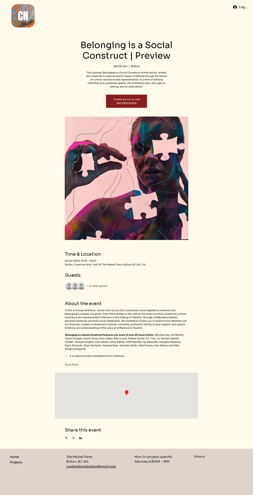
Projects (16, 462)
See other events (126, 102)
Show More (71, 364)
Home (14, 457)
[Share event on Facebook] (66, 438)
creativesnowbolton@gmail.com (91, 466)
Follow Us (199, 456)
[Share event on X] (73, 438)
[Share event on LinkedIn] (80, 438)
